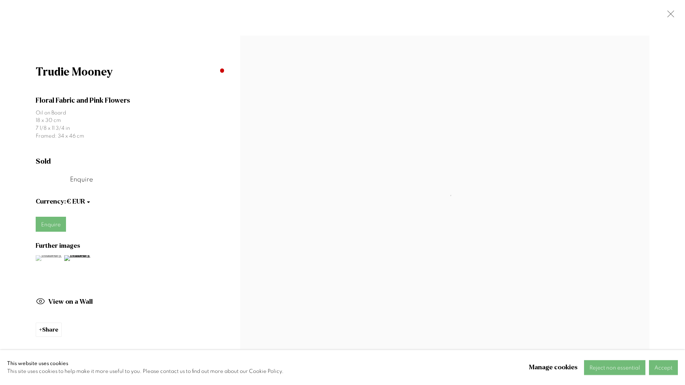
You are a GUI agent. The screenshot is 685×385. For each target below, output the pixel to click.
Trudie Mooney (74, 72)
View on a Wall (71, 301)
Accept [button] (663, 368)
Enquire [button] (81, 179)
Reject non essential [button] (614, 368)
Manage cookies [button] (553, 367)
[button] (49, 258)
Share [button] (50, 330)
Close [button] (669, 16)
